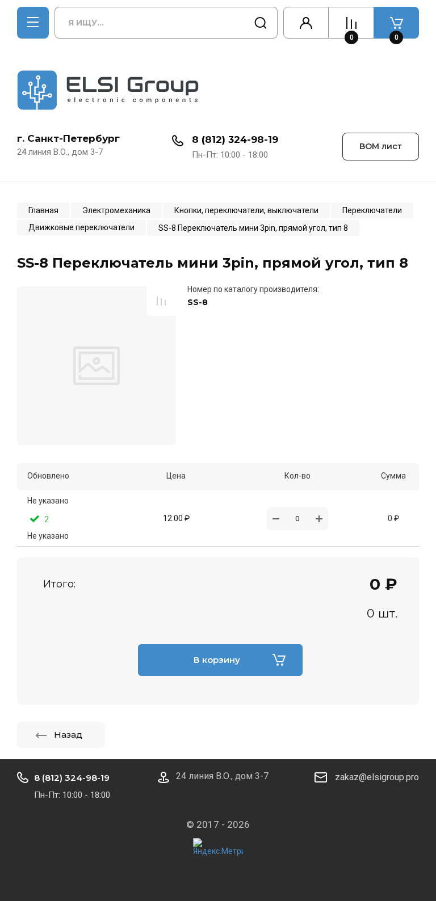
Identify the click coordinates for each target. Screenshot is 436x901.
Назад (68, 734)
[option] (96, 365)
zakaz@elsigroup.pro (377, 777)
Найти (260, 23)
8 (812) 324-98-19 (235, 139)
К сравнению (161, 301)
